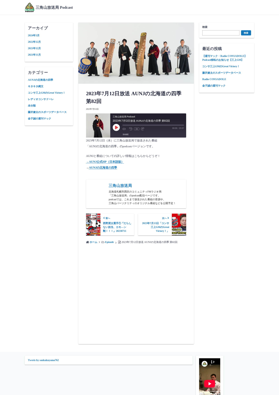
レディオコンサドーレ (41, 99)
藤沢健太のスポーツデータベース (221, 72)
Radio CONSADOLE (214, 79)
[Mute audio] (125, 128)
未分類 (32, 105)
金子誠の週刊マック (214, 85)
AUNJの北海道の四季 (103, 167)
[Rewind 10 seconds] (130, 128)
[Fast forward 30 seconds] (143, 128)
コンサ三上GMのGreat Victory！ (221, 66)
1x (137, 129)
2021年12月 (34, 48)
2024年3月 (34, 35)
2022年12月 (34, 41)
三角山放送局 (120, 185)
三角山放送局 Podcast (54, 7)
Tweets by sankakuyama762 (43, 360)
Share (126, 134)
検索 (204, 27)
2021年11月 (34, 54)
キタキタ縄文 (35, 86)
